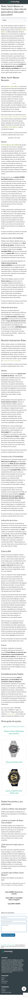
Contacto (3, 990)
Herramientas (4, 981)
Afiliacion (3, 989)
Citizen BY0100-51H (14, 762)
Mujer (2, 979)
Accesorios (4, 982)
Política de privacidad (6, 992)
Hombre (3, 977)
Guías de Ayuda (11, 714)
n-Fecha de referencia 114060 (11, 360)
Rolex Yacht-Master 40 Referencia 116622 (14, 116)
